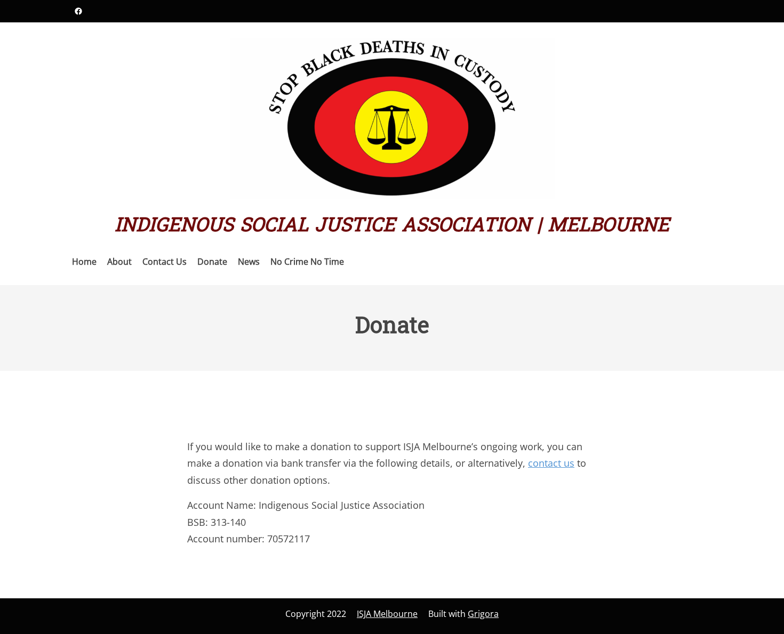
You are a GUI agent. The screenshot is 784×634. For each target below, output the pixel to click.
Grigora (483, 614)
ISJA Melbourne (387, 614)
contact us (551, 463)
